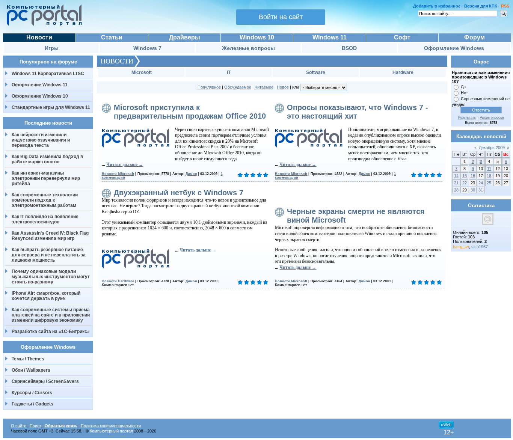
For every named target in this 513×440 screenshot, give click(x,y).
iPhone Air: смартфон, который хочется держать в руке (46, 296)
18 (489, 175)
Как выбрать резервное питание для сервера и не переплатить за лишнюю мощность (49, 255)
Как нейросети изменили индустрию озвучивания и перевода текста (41, 140)
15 (464, 175)
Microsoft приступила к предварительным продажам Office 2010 (190, 111)
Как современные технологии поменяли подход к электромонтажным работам (45, 200)
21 (456, 183)
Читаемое (264, 87)
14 (456, 175)
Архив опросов (492, 117)
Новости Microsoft (118, 174)
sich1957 (479, 246)
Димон (191, 174)
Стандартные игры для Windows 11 (51, 107)
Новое (283, 87)
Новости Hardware (118, 281)
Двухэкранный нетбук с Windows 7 (178, 192)
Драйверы (184, 37)
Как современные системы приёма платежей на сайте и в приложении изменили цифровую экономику (51, 315)
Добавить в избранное (436, 6)
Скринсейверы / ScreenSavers (45, 381)
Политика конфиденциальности (111, 425)
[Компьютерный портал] (42, 25)
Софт (402, 37)
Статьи (111, 37)
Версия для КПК (480, 6)
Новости (39, 37)
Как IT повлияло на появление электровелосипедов (45, 219)
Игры (52, 48)
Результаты (467, 117)
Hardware (402, 72)
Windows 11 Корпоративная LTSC (48, 73)
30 (473, 190)
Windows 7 (147, 48)
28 (456, 190)
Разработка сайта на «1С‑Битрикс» (51, 331)
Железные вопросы (248, 48)
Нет (464, 92)
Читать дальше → (124, 164)
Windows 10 (257, 37)
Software (315, 72)
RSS (505, 6)
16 (473, 175)
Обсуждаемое (237, 87)
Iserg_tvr (461, 246)
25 (489, 183)
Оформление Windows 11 (40, 84)
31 (480, 190)
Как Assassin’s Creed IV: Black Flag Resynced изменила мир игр (50, 236)
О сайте (18, 425)
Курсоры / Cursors (32, 392)
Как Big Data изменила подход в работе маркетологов (47, 159)
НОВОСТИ (117, 61)
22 (464, 183)
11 (489, 168)
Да (463, 86)
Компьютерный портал (111, 431)
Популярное (209, 87)
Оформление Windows (454, 48)
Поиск (35, 425)
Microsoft (141, 72)
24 (480, 183)
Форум (474, 37)
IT (229, 72)
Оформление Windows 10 (40, 96)
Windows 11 (329, 37)
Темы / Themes (28, 359)
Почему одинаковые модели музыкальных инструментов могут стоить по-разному (51, 277)
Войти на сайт (281, 17)
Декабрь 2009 (492, 147)
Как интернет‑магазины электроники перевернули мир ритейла (46, 178)
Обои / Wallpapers (31, 370)
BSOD (349, 48)
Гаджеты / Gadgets (32, 404)
